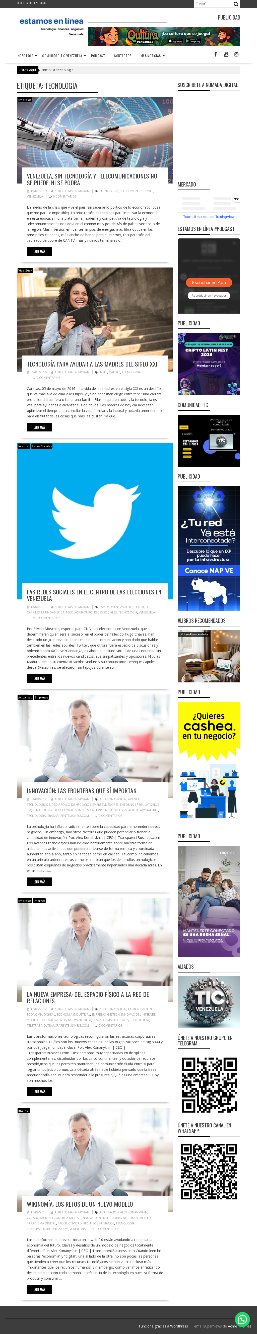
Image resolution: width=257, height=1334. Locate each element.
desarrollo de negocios (71, 805)
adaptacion (109, 1212)
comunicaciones (141, 1009)
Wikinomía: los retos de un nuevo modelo (80, 1203)
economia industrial (73, 1014)
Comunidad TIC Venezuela (62, 55)
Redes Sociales (42, 446)
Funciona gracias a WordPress (163, 1326)
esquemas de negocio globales (52, 810)
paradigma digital (41, 1223)
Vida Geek (25, 270)
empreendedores (105, 805)
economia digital (41, 1014)
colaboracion (39, 1218)
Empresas (24, 100)
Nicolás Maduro (79, 612)
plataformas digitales (110, 1020)
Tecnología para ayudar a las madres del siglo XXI (92, 363)
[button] (242, 1319)
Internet (23, 446)
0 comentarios (65, 196)
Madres (114, 372)
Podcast (98, 55)
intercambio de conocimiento (126, 1218)
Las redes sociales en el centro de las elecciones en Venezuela (94, 595)
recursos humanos (98, 1223)
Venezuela (35, 196)
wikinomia (78, 1229)
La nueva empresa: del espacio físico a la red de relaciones (88, 997)
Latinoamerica (53, 612)
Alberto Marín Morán (71, 191)
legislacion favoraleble (138, 810)
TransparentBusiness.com (68, 816)
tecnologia (108, 191)
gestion (113, 1014)
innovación (130, 1014)
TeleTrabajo (36, 1025)
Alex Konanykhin (112, 799)
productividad (70, 1223)
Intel (103, 372)
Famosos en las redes (116, 607)
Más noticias (151, 55)
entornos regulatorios (139, 805)
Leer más (39, 251)
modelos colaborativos (47, 1020)
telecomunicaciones (136, 191)
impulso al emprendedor (98, 810)
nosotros (25, 55)
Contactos (123, 55)
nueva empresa (79, 1020)
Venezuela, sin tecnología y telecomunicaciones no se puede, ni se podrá (92, 179)
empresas (99, 1014)
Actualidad (25, 697)
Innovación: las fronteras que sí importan (82, 790)
